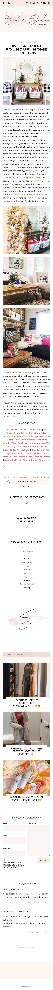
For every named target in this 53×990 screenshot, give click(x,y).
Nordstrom (26, 548)
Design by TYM (27, 986)
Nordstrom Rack (26, 551)
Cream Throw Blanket (21, 456)
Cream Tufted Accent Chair (16, 450)
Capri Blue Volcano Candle (19, 453)
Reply (47, 903)
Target (26, 577)
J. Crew (26, 566)
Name (6, 823)
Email (6, 836)
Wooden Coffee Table (22, 436)
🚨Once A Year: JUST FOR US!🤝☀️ (26, 799)
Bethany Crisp (9, 889)
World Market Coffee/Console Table (24, 429)
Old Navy (26, 569)
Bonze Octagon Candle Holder (32, 446)
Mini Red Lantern (42, 456)
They (11, 184)
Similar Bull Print (12, 460)
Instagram (39, 109)
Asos (26, 555)
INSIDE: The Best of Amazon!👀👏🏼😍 (26, 703)
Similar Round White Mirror (36, 460)
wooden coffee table (17, 372)
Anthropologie (26, 562)
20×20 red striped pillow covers (24, 177)
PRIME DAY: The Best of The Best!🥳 (26, 751)
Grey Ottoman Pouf (40, 450)
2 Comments (21, 477)
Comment (32, 823)
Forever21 (26, 573)
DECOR (33, 42)
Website (6, 848)
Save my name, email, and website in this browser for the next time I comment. (13, 865)
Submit (26, 487)
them (18, 201)
